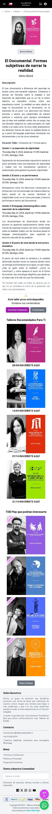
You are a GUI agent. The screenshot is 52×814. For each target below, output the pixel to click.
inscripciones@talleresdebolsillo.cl (18, 733)
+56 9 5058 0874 (10, 737)
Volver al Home (26, 683)
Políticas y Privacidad (12, 759)
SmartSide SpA (33, 810)
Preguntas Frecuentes (13, 762)
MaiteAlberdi (26, 75)
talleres (16, 11)
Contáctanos (38, 310)
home (7, 11)
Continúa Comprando (17, 310)
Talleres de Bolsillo (26, 4)
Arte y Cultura (26, 52)
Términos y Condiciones (13, 755)
